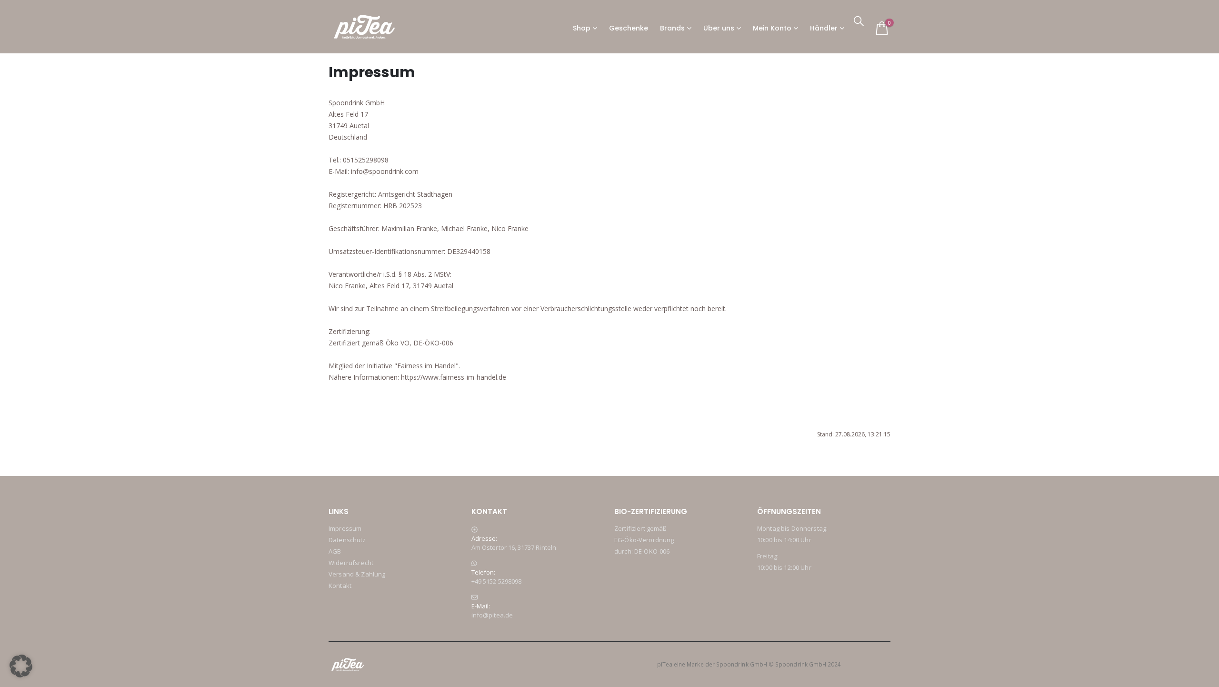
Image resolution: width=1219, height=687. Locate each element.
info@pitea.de (492, 615)
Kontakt (340, 585)
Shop (581, 28)
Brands (672, 28)
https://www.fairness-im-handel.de (453, 377)
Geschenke (628, 28)
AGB (335, 551)
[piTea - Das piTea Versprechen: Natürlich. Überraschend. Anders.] (364, 26)
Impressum (345, 528)
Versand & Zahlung (357, 574)
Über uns (718, 28)
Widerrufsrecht (351, 562)
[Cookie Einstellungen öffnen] (21, 665)
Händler (824, 28)
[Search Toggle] (859, 20)
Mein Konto (772, 28)
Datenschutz (347, 539)
